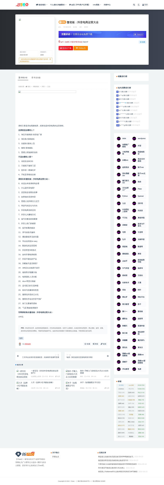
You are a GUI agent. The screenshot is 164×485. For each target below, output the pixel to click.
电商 (21, 338)
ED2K (141, 385)
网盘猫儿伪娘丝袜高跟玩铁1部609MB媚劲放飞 (115, 457)
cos (131, 385)
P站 (131, 389)
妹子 (121, 400)
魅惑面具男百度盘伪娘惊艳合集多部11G (113, 460)
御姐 (141, 400)
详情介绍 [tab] (24, 78)
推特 (121, 407)
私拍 (121, 418)
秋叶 (81, 376)
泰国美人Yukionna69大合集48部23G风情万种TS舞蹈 (117, 472)
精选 (141, 418)
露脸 (141, 432)
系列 (121, 422)
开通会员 (55, 457)
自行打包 (131, 426)
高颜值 (131, 437)
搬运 (131, 407)
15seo (72, 481)
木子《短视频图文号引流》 (91, 382)
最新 (121, 411)
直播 (141, 414)
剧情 (121, 396)
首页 (29, 86)
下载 (121, 392)
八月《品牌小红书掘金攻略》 (42, 382)
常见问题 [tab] (37, 78)
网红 (131, 422)
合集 (131, 396)
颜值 (121, 436)
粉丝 (131, 418)
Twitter (141, 389)
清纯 (131, 411)
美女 (141, 422)
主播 (131, 392)
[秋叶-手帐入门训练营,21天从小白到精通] (72, 374)
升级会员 (140, 34)
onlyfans (121, 389)
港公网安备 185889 (99, 481)
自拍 (121, 425)
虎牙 (141, 425)
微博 (121, 403)
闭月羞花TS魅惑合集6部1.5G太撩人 (111, 468)
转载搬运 (131, 433)
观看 (121, 429)
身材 (121, 432)
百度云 (121, 414)
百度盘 (131, 415)
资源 (141, 429)
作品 (141, 392)
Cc (26, 344)
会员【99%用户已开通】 (80, 5)
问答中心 (107, 5)
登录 (146, 5)
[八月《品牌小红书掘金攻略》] (23, 385)
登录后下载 (66, 48)
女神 (141, 396)
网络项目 (36, 86)
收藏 (88, 344)
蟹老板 (82, 388)
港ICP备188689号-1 (84, 481)
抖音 (76, 27)
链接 (104, 344)
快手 (131, 403)
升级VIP (85, 42)
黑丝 (141, 436)
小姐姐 (131, 400)
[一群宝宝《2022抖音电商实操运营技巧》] (23, 375)
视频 (131, 429)
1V (121, 385)
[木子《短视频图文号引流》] (72, 385)
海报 (96, 344)
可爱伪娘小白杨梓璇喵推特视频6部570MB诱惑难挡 (117, 464)
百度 (141, 411)
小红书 (33, 388)
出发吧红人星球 (36, 376)
